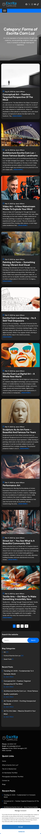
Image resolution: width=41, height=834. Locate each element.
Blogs (4, 784)
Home (4, 761)
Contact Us (21, 831)
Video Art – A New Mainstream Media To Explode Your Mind (19, 207)
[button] (38, 811)
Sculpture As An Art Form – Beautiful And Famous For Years (19, 431)
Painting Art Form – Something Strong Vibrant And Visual (19, 263)
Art (5, 652)
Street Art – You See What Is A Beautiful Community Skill (19, 542)
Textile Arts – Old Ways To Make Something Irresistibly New (19, 598)
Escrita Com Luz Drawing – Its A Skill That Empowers (19, 319)
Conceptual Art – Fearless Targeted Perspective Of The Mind (18, 97)
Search (33, 640)
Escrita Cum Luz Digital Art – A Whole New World (19, 375)
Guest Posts (8, 659)
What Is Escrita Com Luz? (10, 765)
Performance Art (11, 485)
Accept (20, 827)
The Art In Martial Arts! (9, 769)
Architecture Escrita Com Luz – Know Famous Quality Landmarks (20, 154)
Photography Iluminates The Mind (12, 776)
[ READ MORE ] (17, 116)
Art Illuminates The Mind (9, 773)
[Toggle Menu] (4, 11)
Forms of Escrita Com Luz (12, 655)
